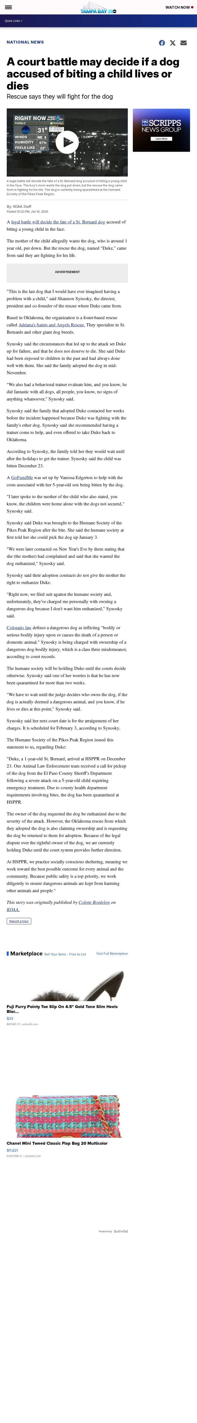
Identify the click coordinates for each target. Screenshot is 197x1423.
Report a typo (19, 921)
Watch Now (178, 7)
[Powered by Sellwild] (121, 1231)
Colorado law (19, 627)
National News (25, 42)
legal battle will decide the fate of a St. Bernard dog (58, 222)
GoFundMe (22, 477)
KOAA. (13, 909)
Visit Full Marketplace (112, 953)
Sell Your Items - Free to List (65, 954)
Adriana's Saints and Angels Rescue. (51, 325)
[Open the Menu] (8, 7)
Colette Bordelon (94, 902)
